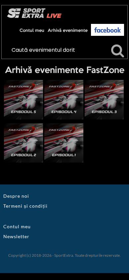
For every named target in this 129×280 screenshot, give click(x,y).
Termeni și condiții (25, 206)
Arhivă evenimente (68, 31)
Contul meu (32, 31)
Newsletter (16, 236)
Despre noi (16, 196)
